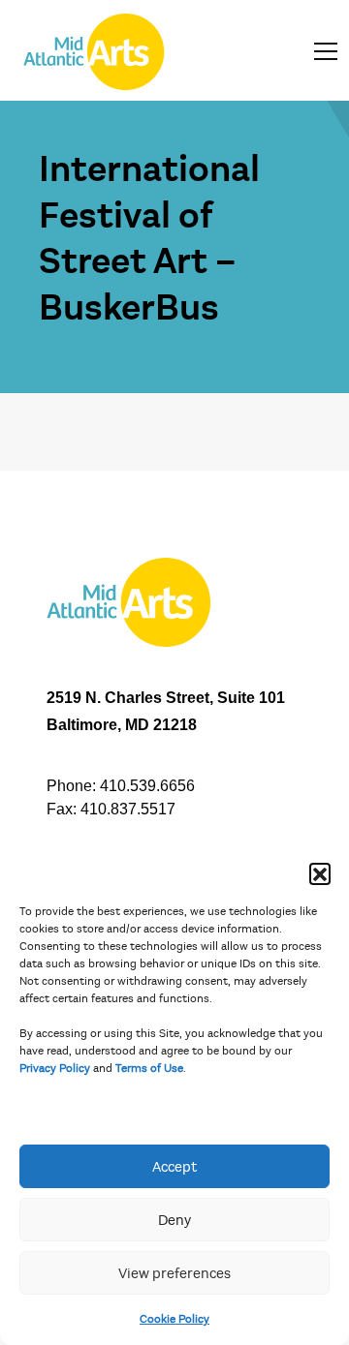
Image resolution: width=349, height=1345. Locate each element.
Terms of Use (149, 1068)
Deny (174, 1220)
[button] (320, 873)
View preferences (174, 1273)
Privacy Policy (54, 1068)
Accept (174, 1167)
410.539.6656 (147, 786)
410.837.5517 (127, 809)
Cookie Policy (174, 1319)
